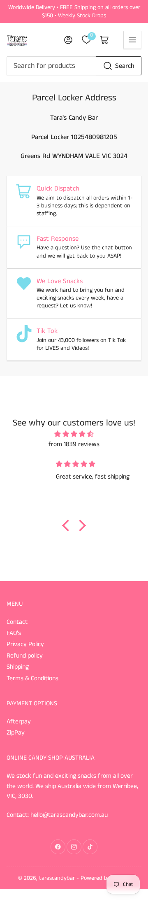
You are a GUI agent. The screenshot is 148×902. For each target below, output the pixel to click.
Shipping (18, 667)
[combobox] (74, 65)
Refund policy (25, 655)
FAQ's (14, 633)
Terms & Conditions (32, 678)
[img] (74, 434)
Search (124, 66)
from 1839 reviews (74, 444)
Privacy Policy (25, 644)
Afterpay (19, 721)
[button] (68, 525)
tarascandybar (57, 878)
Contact (17, 622)
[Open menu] (132, 40)
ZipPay (16, 732)
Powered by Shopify (105, 878)
